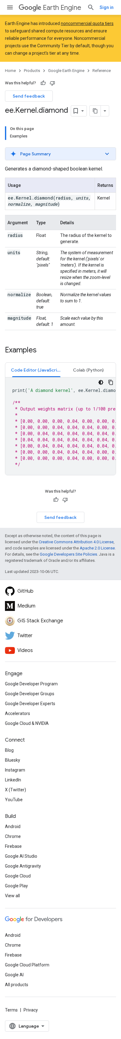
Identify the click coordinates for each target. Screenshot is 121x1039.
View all (12, 895)
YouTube (14, 799)
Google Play (16, 885)
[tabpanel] (60, 426)
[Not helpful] (52, 83)
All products (16, 984)
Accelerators (17, 713)
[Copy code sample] (111, 382)
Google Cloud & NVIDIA (27, 723)
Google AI (14, 974)
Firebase (13, 846)
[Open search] (91, 7)
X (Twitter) (15, 789)
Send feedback (29, 96)
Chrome (13, 836)
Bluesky (12, 760)
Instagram (15, 770)
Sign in (107, 7)
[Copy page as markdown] (95, 111)
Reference (101, 70)
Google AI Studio (21, 856)
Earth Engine (62, 7)
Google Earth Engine (66, 70)
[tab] (36, 370)
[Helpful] (43, 83)
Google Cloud (18, 875)
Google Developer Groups (29, 693)
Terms (11, 1009)
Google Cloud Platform (27, 964)
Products (32, 70)
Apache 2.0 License (97, 548)
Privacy (31, 1009)
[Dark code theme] (101, 382)
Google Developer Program (31, 683)
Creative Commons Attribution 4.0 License (76, 542)
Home (10, 70)
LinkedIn (13, 779)
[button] (60, 154)
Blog (9, 750)
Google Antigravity (23, 866)
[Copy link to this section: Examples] (43, 350)
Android (12, 826)
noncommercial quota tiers (87, 23)
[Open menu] (10, 7)
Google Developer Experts (30, 703)
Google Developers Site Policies (68, 554)
